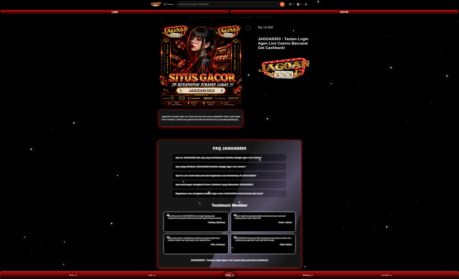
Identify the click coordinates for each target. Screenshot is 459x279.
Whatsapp (306, 275)
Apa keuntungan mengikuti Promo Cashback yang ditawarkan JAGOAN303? (214, 184)
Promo (71, 275)
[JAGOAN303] (155, 6)
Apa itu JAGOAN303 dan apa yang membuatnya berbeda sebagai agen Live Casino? (218, 157)
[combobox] (228, 4)
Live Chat (385, 275)
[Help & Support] (291, 4)
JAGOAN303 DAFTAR (224, 17)
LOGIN (115, 12)
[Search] (282, 4)
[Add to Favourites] (248, 27)
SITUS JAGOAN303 (263, 17)
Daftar (228, 275)
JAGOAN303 (192, 17)
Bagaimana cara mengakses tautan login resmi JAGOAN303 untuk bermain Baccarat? (219, 193)
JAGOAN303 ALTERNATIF (244, 17)
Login (150, 275)
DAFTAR (344, 12)
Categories (170, 4)
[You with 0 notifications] (299, 4)
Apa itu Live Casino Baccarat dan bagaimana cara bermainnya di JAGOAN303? (215, 175)
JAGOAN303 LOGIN (207, 17)
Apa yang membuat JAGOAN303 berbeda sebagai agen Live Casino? (210, 166)
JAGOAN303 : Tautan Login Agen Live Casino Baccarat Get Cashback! (229, 260)
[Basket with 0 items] (306, 4)
